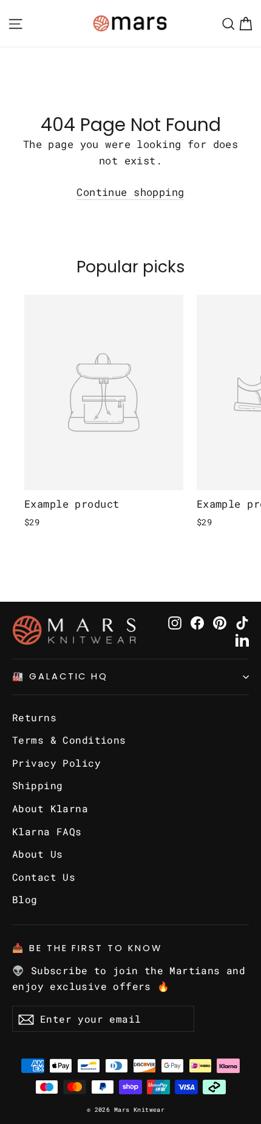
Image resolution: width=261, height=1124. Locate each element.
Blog (25, 899)
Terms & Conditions (69, 739)
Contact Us (43, 876)
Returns (34, 717)
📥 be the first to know (87, 948)
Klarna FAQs (47, 831)
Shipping (37, 785)
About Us (37, 853)
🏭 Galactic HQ (60, 676)
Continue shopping (130, 192)
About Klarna (50, 808)
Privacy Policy (56, 762)
